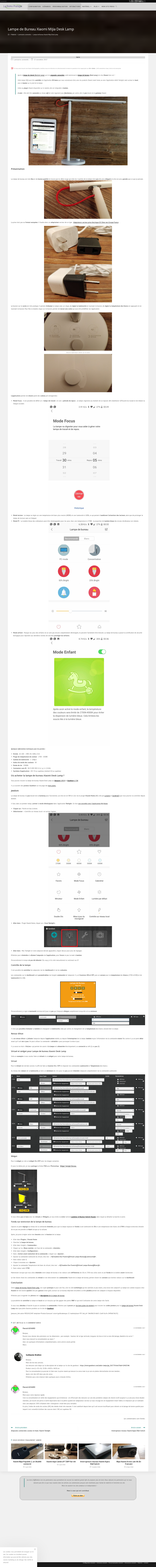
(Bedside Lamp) (33, 75)
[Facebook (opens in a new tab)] (132, 1)
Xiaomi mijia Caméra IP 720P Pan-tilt (61, 1461)
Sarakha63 (115, 796)
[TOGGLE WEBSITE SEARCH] (116, 6)
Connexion (3, 1)
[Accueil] (8, 34)
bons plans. (52, 786)
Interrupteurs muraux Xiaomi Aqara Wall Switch (95, 1462)
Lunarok (107, 796)
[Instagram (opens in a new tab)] (134, 1)
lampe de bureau (83, 75)
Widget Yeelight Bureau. (68, 1166)
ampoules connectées (57, 75)
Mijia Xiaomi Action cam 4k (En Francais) (129, 1462)
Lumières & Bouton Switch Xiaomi (83, 1217)
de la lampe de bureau (52, 1296)
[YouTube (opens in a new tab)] (140, 1)
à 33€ (72, 781)
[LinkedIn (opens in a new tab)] (136, 1)
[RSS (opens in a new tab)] (142, 1)
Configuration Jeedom (89, 1563)
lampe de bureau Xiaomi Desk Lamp (27, 1288)
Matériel (140, 1563)
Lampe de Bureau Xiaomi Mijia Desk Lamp (45, 34)
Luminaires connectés (21, 60)
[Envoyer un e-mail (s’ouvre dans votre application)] (144, 1)
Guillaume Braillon (33, 1355)
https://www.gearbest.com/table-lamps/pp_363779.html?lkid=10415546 (104, 1365)
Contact (146, 1563)
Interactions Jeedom (130, 1563)
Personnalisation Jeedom (116, 1563)
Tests (78, 57)
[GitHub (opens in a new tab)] (138, 1)
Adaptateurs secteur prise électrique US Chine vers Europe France (96, 222)
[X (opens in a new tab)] (130, 1)
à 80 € (59, 781)
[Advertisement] (73, 1536)
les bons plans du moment (85, 1306)
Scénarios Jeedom (102, 1563)
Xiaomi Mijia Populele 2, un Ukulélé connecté (27, 1462)
